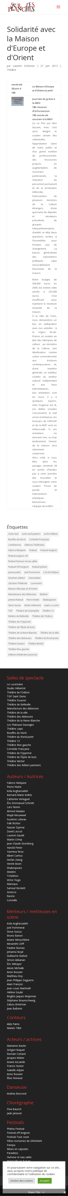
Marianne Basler (16, 1045)
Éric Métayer (14, 964)
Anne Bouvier (15, 972)
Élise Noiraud (14, 1078)
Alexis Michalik (15, 968)
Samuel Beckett (16, 888)
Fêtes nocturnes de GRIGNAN (24, 1141)
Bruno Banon (15, 935)
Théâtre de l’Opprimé (19, 753)
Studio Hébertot (32, 605)
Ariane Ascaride (16, 1062)
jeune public (14, 572)
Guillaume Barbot (17, 955)
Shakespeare (49, 599)
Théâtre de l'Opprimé (19, 621)
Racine (11, 896)
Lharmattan (34, 577)
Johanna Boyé (15, 952)
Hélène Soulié (15, 992)
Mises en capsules (17, 1149)
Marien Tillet (14, 1028)
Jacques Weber (15, 1058)
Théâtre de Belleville (19, 704)
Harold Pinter (14, 847)
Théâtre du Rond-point (46, 638)
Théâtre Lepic (15, 728)
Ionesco (11, 892)
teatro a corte (51, 605)
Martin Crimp (14, 839)
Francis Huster (15, 1066)
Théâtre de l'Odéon (42, 616)
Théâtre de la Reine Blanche (22, 632)
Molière (44, 594)
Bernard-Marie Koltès (19, 795)
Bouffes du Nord (17, 539)
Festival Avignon (48, 550)
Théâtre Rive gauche (18, 649)
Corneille (12, 900)
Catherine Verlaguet (18, 799)
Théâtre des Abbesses (19, 638)
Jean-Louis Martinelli (19, 988)
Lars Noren (13, 807)
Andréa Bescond (16, 1093)
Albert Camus (15, 855)
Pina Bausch (14, 1109)
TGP (10, 610)
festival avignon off (18, 555)
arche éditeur (51, 533)
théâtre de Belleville (18, 616)
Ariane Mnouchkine (18, 939)
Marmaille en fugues (19, 1161)
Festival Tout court (18, 1137)
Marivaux (12, 884)
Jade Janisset (14, 1113)
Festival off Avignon (18, 1132)
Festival (33, 550)
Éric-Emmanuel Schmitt (20, 803)
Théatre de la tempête (27, 610)
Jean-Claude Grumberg (20, 843)
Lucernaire (36, 583)
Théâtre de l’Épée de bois (21, 757)
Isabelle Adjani (15, 1070)
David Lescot (14, 831)
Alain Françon (15, 984)
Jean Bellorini (14, 1008)
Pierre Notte (33, 599)
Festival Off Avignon (18, 566)
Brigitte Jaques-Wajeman (21, 996)
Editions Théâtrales (34, 544)
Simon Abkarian (16, 960)
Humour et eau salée (19, 1157)
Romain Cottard (16, 1054)
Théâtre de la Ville (49, 632)
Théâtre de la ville (17, 712)
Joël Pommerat (32, 572)
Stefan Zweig (14, 859)
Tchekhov (12, 876)
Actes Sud (13, 533)
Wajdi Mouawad (16, 815)
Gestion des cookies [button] (21, 1180)
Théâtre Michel (35, 643)
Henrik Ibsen (14, 863)
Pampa (11, 1145)
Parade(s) (12, 1153)
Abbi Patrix (13, 1024)
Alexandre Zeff (15, 943)
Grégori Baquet (16, 1050)
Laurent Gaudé (15, 835)
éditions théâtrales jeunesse (22, 654)
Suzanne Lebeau (16, 819)
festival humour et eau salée (22, 561)
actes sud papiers (31, 533)
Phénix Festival (15, 1128)
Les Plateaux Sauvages (20, 724)
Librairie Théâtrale (17, 583)
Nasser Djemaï (16, 827)
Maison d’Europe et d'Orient (22, 588)
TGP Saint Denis (16, 696)
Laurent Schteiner (24, 66)
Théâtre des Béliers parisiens (24, 765)
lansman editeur (16, 577)
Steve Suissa (14, 605)
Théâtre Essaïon (16, 643)
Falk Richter (13, 823)
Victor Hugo (14, 880)
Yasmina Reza (15, 851)
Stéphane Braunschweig (21, 1000)
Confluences (14, 544)
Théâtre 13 (48, 610)
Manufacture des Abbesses (22, 594)
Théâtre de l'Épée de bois (21, 627)
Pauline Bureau (16, 948)
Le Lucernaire (15, 684)
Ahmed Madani (16, 811)
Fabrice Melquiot (17, 550)
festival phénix (39, 566)
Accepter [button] (45, 1180)
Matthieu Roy (15, 976)
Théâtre (11, 70)
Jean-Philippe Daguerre (20, 980)
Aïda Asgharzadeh (17, 791)
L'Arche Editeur (51, 572)
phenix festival (15, 599)
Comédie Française (39, 539)
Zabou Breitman (16, 1004)
